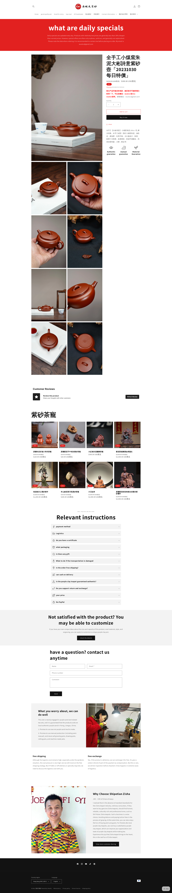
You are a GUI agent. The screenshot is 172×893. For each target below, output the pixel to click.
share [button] (110, 124)
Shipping (108, 87)
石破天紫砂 (38, 888)
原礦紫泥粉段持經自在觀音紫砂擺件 (127, 493)
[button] (33, 6)
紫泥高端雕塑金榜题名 (124, 452)
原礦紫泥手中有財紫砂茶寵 (71, 452)
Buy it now (123, 117)
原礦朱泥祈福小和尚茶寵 (42, 452)
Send (56, 694)
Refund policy (57, 888)
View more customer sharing (106, 844)
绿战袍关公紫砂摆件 (40, 492)
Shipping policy (86, 888)
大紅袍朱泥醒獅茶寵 (95, 452)
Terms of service (76, 888)
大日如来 (91, 492)
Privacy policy (66, 888)
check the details (86, 638)
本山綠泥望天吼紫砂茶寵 (70, 492)
